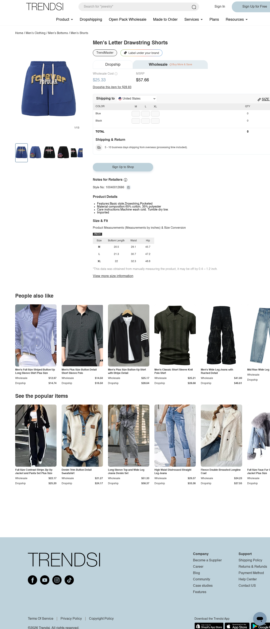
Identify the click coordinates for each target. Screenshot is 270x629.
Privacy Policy (71, 619)
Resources (235, 20)
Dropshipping (91, 20)
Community (201, 579)
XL (155, 106)
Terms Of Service (40, 619)
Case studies (203, 586)
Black (99, 121)
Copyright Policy (101, 619)
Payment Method (251, 573)
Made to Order (165, 20)
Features (199, 592)
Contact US (247, 586)
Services (191, 20)
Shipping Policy (250, 560)
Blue (98, 113)
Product (62, 20)
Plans (214, 20)
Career (198, 567)
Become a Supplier (207, 560)
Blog (196, 573)
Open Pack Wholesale (127, 20)
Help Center (248, 579)
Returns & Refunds (253, 567)
